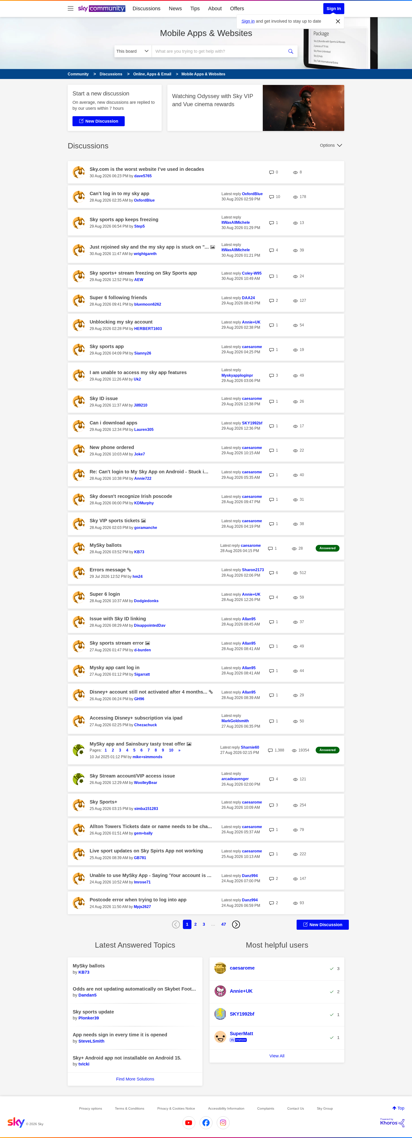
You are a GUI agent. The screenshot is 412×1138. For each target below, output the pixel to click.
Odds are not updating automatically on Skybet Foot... (134, 989)
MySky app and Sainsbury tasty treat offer (138, 743)
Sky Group (325, 1108)
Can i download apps (113, 422)
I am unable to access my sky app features (138, 372)
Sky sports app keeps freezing (124, 219)
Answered (327, 548)
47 (223, 924)
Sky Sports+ (103, 801)
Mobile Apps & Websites (206, 33)
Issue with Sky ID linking (118, 618)
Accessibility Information (226, 1108)
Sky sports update (93, 1011)
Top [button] (400, 1108)
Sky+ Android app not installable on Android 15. (127, 1057)
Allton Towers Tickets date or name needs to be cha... (151, 826)
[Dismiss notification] (338, 21)
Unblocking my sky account (121, 321)
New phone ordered (112, 447)
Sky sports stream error (117, 643)
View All (276, 1056)
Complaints (265, 1108)
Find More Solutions (135, 1079)
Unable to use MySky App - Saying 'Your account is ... (150, 875)
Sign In (334, 8)
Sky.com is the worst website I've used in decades (147, 169)
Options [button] (327, 145)
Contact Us (295, 1108)
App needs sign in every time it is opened (120, 1034)
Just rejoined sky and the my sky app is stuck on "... (150, 247)
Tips (195, 8)
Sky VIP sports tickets (115, 520)
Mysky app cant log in (114, 667)
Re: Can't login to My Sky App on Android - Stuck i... (149, 471)
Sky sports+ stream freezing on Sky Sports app (143, 273)
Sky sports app (107, 346)
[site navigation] (70, 8)
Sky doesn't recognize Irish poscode (131, 496)
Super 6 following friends (118, 297)
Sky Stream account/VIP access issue (132, 775)
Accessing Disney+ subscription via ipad (136, 717)
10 (171, 750)
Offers (237, 8)
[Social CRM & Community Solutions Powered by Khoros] (392, 1122)
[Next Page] (236, 924)
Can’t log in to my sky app (119, 193)
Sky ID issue (104, 398)
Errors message (108, 569)
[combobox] (217, 51)
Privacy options (90, 1108)
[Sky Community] (101, 8)
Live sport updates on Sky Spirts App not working (146, 850)
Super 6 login (105, 594)
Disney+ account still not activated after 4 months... (149, 691)
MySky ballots (106, 545)
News (175, 8)
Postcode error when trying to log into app (138, 899)
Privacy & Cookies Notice (176, 1108)
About (215, 8)
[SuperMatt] (235, 1042)
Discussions (146, 8)
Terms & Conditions (129, 1108)
